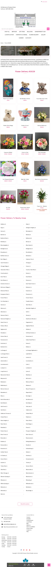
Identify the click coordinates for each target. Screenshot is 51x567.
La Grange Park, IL (5, 354)
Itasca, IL (28, 343)
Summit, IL (3, 462)
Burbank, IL (28, 255)
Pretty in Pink (25, 152)
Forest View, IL (29, 297)
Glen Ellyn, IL (29, 304)
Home (2, 43)
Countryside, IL (4, 273)
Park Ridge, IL (29, 424)
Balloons (30, 31)
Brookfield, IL (29, 252)
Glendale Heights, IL (31, 308)
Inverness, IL (4, 343)
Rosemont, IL (4, 448)
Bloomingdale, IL (5, 245)
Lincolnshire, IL (29, 361)
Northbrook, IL (29, 399)
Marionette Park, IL (5, 375)
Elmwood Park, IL (5, 290)
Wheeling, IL (29, 480)
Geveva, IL (3, 304)
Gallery (43, 34)
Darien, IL (28, 273)
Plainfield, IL (4, 427)
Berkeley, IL (3, 241)
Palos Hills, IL (29, 420)
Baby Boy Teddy (25, 179)
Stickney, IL (28, 455)
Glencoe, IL (3, 308)
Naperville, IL (29, 392)
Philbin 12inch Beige (8, 125)
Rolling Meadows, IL (31, 441)
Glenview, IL (4, 311)
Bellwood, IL (29, 238)
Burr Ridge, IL (4, 259)
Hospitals (28, 518)
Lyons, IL (28, 371)
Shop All (7, 31)
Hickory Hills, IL (4, 325)
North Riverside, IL (5, 399)
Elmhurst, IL (29, 287)
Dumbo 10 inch (25, 125)
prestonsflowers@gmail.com (10, 524)
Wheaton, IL (4, 480)
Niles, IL (2, 396)
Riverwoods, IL (29, 438)
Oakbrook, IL (29, 410)
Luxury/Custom (9, 34)
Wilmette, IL (4, 487)
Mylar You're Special (8, 98)
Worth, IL (3, 494)
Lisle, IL (27, 364)
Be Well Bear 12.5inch (25, 98)
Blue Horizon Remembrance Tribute (42, 179)
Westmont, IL (29, 476)
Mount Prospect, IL (30, 389)
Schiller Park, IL (4, 452)
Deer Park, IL (4, 276)
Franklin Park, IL (29, 301)
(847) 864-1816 (9, 9)
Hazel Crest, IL (4, 322)
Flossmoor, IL (29, 294)
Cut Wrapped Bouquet (8, 179)
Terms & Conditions (30, 526)
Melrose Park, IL (30, 382)
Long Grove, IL (4, 371)
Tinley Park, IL (4, 466)
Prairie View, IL (4, 431)
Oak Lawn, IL (29, 406)
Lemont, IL (28, 357)
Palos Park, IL (4, 424)
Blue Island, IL (29, 245)
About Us (28, 525)
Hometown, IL (29, 336)
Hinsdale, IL (3, 333)
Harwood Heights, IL (6, 318)
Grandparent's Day (40, 31)
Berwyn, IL (28, 241)
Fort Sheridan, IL (5, 301)
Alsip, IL (28, 224)
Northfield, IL (4, 403)
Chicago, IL (28, 262)
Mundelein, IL (4, 392)
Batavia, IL (28, 234)
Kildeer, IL (28, 347)
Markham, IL (29, 375)
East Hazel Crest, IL (31, 283)
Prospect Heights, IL (31, 431)
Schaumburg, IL (29, 448)
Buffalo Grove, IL (5, 255)
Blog (27, 523)
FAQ (27, 531)
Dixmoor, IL (28, 280)
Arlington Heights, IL (31, 227)
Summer (21, 38)
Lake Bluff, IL (29, 354)
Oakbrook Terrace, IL (6, 413)
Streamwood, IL (30, 459)
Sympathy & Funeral (21, 34)
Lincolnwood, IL (4, 364)
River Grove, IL (29, 434)
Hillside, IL (28, 329)
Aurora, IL (3, 231)
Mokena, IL (28, 385)
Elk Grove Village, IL (5, 287)
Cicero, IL (28, 266)
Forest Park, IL (4, 297)
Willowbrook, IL (29, 483)
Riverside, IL (4, 438)
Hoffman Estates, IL (31, 333)
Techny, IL (28, 462)
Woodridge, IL (29, 490)
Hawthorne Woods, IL (31, 318)
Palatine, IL (28, 417)
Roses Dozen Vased (25, 207)
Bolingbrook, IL (4, 248)
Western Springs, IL (5, 476)
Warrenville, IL (29, 469)
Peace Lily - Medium (42, 206)
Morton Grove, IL (5, 389)
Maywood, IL (4, 378)
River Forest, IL (4, 434)
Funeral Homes (29, 520)
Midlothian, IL (4, 385)
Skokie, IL (28, 452)
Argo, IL (2, 227)
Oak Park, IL (3, 410)
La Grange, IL (4, 350)
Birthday (14, 31)
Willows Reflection (42, 125)
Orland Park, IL (4, 417)
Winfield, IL (28, 487)
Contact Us (28, 530)
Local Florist (29, 521)
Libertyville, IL (4, 361)
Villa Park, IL (3, 469)
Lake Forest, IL (4, 357)
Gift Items (22, 31)
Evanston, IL (29, 290)
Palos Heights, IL (5, 420)
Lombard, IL (29, 368)
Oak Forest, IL (4, 406)
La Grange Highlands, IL (31, 350)
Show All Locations (25, 504)
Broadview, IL (4, 252)
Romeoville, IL (4, 445)
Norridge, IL (29, 396)
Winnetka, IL (4, 490)
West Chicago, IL (5, 473)
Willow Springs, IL (5, 483)
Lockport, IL (3, 368)
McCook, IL (28, 378)
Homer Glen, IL (4, 336)
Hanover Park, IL (4, 315)
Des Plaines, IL (4, 280)
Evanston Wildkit (8, 152)
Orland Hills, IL (29, 413)
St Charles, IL (4, 455)
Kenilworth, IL (4, 347)
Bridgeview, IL (29, 248)
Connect (28, 517)
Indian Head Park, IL (31, 340)
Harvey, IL (28, 315)
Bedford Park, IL (4, 238)
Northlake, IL (29, 403)
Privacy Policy (29, 528)
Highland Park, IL (30, 325)
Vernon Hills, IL (29, 466)
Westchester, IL (30, 473)
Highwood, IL (4, 329)
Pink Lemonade (42, 152)
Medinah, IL (3, 382)
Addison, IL (3, 224)
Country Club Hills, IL (31, 269)
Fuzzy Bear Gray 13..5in (42, 98)
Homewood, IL (4, 340)
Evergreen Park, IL (5, 294)
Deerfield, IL (29, 276)
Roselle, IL (28, 445)
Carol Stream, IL (4, 262)
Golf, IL (27, 311)
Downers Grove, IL (5, 283)
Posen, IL (28, 427)
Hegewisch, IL (29, 322)
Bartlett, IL (3, 234)
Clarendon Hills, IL (5, 269)
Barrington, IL (29, 231)
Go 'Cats (8, 207)
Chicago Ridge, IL (5, 266)
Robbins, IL (3, 441)
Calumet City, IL (30, 259)
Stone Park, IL (4, 459)
